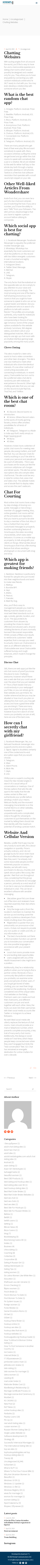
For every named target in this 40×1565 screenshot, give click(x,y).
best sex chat (9, 1197)
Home (5, 19)
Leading (7, 1377)
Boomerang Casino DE (14, 1240)
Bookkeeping (10, 1236)
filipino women (10, 1288)
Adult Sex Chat (10, 1150)
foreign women (10, 1304)
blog (6, 1233)
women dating (10, 1499)
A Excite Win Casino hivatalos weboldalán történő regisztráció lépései (17, 1523)
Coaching (8, 1252)
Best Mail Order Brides (13, 1191)
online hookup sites (12, 1410)
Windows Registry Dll (13, 1490)
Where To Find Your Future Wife (17, 1471)
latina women (10, 1374)
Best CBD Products (12, 1178)
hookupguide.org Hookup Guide (18, 1337)
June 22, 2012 (10, 1518)
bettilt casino (9, 1220)
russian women (10, 1426)
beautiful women (11, 1175)
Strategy (7, 1439)
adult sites (8, 1153)
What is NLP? (9, 1467)
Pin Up (7, 1420)
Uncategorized (16, 19)
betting (7, 1223)
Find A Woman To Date (14, 1294)
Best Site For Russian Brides (16, 1210)
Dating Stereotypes (12, 1265)
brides (6, 1243)
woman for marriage (13, 1496)
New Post (8, 1403)
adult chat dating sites (13, 1146)
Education (8, 1278)
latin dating (9, 1368)
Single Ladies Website (13, 1432)
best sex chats (10, 1201)
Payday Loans (10, 1416)
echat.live (20, 695)
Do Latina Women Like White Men (18, 1275)
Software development (14, 1436)
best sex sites (9, 1204)
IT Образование (11, 1358)
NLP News (8, 1407)
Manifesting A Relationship (15, 1387)
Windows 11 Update (12, 1483)
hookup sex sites (11, 1327)
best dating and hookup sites (16, 1181)
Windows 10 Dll (10, 1480)
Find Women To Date (13, 1298)
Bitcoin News (9, 1227)
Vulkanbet (8, 1464)
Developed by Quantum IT (20, 1554)
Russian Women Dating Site (16, 1429)
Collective (8, 1256)
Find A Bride (9, 1291)
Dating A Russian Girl (13, 1262)
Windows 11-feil (10, 1486)
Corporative (9, 1259)
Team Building (10, 1537)
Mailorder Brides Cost (13, 1384)
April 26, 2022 (10, 49)
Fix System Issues (11, 1301)
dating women (10, 1272)
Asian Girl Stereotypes (13, 1168)
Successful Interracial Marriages (17, 1442)
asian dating (9, 1165)
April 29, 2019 (10, 1528)
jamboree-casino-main (14, 1361)
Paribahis (8, 1413)
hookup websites (11, 1333)
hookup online (10, 1324)
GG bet (7, 1314)
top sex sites (9, 1449)
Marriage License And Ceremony (18, 1394)
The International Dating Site (16, 1445)
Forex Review (9, 1307)
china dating (9, 1249)
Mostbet (7, 1397)
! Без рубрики (10, 1143)
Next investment (11, 1531)
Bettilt (6, 1217)
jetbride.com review (12, 1365)
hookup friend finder (13, 1320)
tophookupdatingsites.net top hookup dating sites (17, 1453)
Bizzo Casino (9, 1230)
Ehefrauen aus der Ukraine (15, 1282)
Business (8, 1246)
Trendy (7, 1458)
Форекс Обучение (12, 1506)
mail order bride (11, 1381)
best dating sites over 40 (14, 1185)
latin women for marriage (15, 1371)
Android (7, 1162)
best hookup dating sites (14, 1188)
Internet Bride (10, 1355)
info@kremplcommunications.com (21, 1560)
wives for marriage (12, 1493)
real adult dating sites (13, 1423)
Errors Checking (11, 1285)
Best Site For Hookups (13, 1207)
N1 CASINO (9, 1400)
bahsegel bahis (10, 1172)
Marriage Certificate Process (16, 1390)
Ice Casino (8, 1352)
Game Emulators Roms (14, 1311)
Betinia (7, 1214)
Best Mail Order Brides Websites (17, 1194)
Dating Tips (9, 1269)
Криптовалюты (11, 1503)
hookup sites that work (14, 1330)
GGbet (6, 1317)
